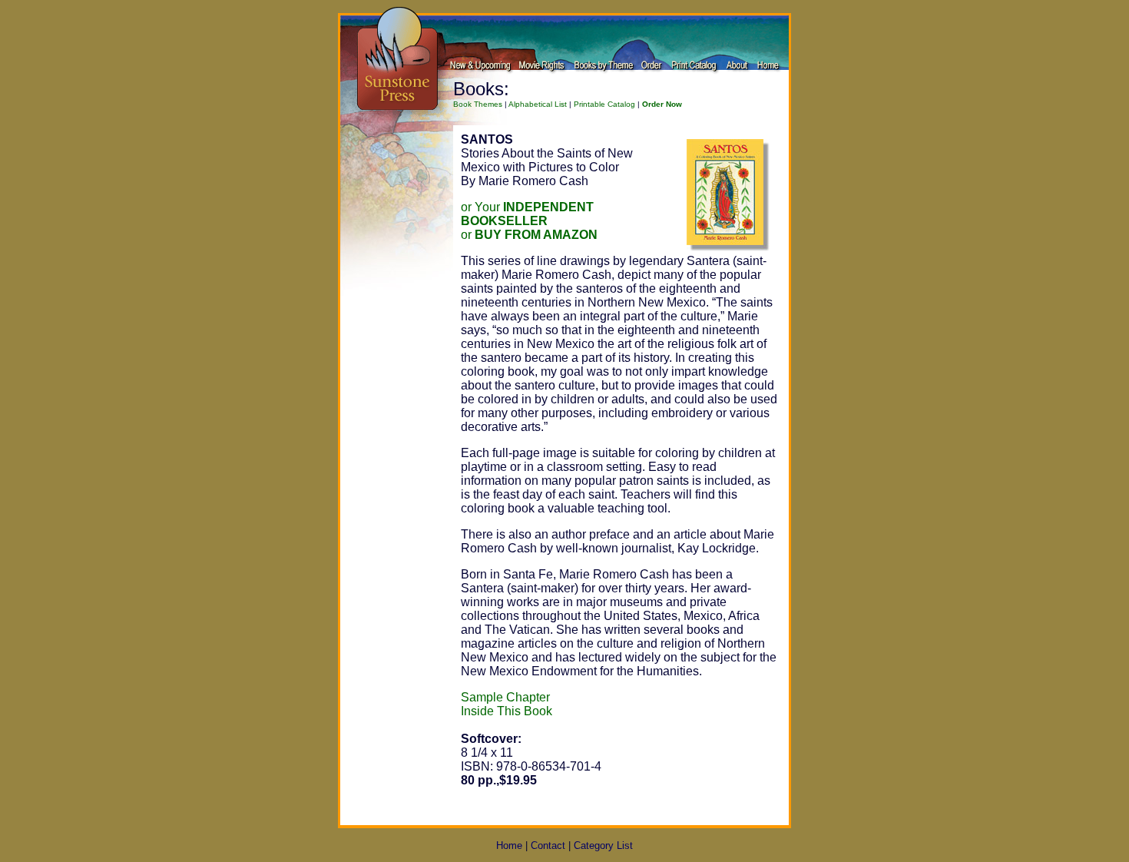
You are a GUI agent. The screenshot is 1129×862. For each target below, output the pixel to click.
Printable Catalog (604, 104)
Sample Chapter (505, 697)
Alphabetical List (537, 104)
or (529, 234)
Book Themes (477, 104)
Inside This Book (506, 711)
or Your (527, 214)
